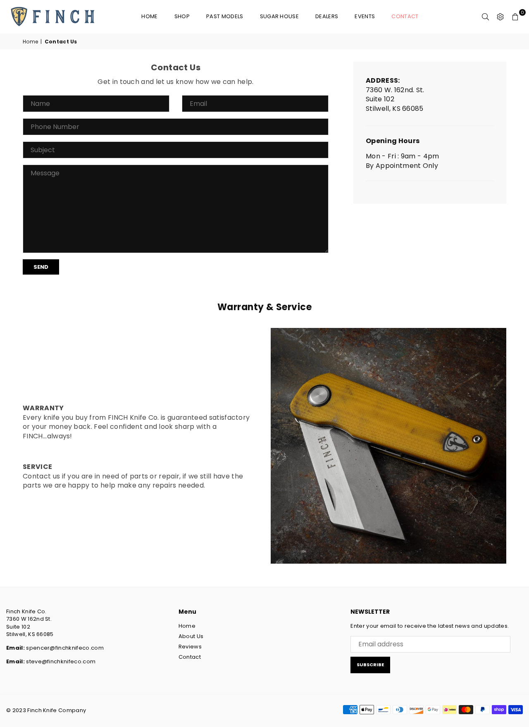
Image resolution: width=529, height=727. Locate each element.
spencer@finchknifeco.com (65, 648)
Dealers (326, 16)
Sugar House (279, 16)
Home (149, 16)
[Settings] (500, 16)
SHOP (182, 16)
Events (365, 16)
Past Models (224, 16)
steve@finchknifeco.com (60, 661)
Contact (404, 16)
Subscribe (370, 664)
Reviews (190, 646)
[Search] (485, 16)
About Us (191, 636)
